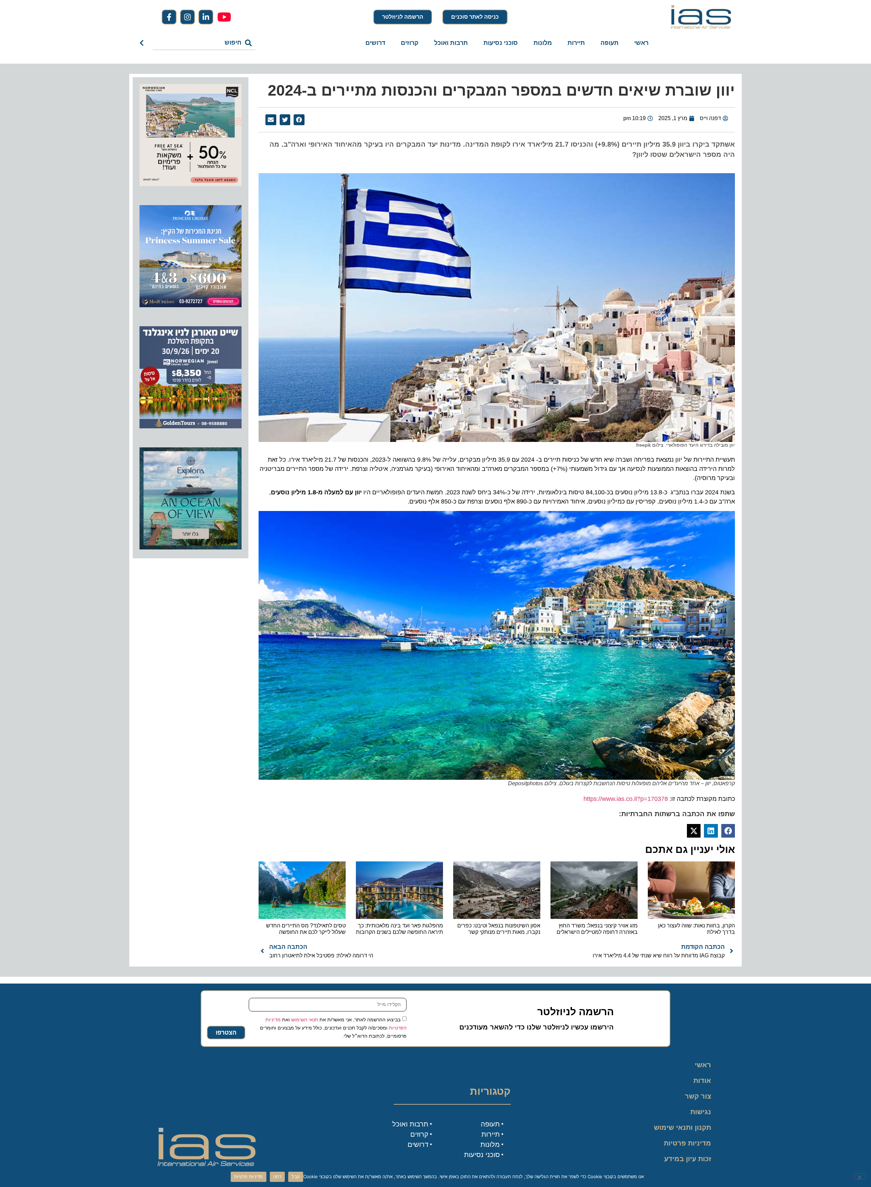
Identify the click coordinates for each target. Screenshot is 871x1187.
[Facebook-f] (169, 17)
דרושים (375, 42)
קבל (296, 1176)
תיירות (576, 42)
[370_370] (190, 305)
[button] (299, 119)
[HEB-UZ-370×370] (190, 184)
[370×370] (190, 426)
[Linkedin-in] (205, 17)
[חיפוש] (143, 43)
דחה (277, 1176)
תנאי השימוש (304, 1019)
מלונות (542, 42)
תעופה (610, 42)
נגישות (700, 1112)
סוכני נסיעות (500, 42)
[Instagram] (187, 17)
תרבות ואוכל (451, 42)
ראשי (641, 42)
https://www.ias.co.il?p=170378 (626, 798)
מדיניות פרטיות (687, 1143)
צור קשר (698, 1096)
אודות (702, 1080)
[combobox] (204, 43)
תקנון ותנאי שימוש (682, 1127)
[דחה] (860, 1176)
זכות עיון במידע (687, 1159)
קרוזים (409, 42)
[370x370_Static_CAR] (190, 547)
